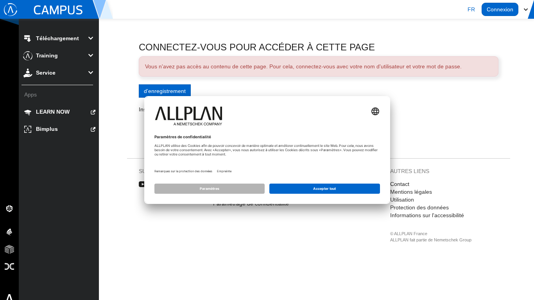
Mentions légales (411, 192)
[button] (471, 9)
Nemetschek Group (452, 240)
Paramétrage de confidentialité (251, 203)
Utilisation (402, 199)
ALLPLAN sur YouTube (143, 184)
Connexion (500, 9)
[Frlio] (9, 249)
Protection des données (419, 207)
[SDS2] (9, 208)
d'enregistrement (165, 91)
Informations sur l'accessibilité (427, 215)
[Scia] (9, 232)
